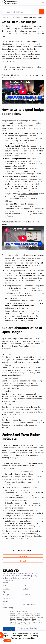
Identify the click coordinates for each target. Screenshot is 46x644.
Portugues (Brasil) (23, 622)
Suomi (34, 621)
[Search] (41, 11)
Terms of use (6, 600)
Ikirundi (27, 626)
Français (19, 621)
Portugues (13, 622)
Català (29, 624)
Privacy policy (7, 597)
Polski (40, 624)
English (12, 616)
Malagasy (20, 626)
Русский (21, 617)
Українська (37, 617)
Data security (27, 597)
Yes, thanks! (23, 558)
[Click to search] (36, 2)
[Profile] (39, 2)
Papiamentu (13, 624)
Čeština (35, 624)
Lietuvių (19, 616)
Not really (23, 563)
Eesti (31, 616)
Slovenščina (29, 617)
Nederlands (13, 617)
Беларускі (22, 624)
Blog (24, 587)
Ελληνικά (25, 619)
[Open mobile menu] (43, 3)
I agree (7, 641)
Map (4, 606)
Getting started (18, 17)
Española (37, 616)
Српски (38, 622)
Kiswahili (13, 626)
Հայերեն (39, 619)
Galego (18, 619)
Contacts (25, 591)
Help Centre (7, 17)
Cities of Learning (8, 610)
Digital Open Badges (29, 606)
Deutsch (25, 616)
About (4, 587)
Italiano (12, 619)
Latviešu (32, 619)
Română (12, 621)
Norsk (32, 622)
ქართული (27, 621)
